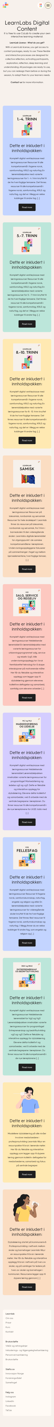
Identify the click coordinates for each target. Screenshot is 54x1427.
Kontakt (9, 1331)
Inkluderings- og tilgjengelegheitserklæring (27, 1350)
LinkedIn (10, 1401)
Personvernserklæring (17, 1355)
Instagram (11, 1396)
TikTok (9, 1410)
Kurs (8, 1327)
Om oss (9, 1318)
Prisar (8, 1322)
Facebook (11, 1405)
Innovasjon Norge (15, 1373)
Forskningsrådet (14, 1378)
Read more (27, 207)
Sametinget (11, 1382)
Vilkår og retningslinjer (17, 1346)
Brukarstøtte (12, 1359)
